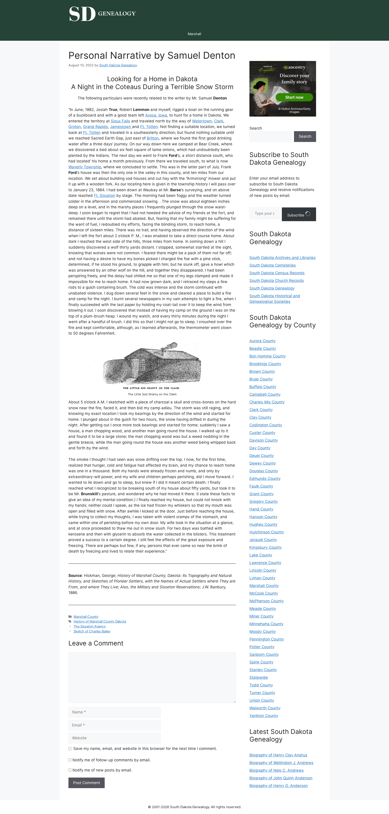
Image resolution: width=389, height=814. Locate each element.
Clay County (260, 417)
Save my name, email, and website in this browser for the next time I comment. (145, 748)
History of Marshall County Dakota (100, 621)
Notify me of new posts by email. (102, 770)
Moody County (262, 631)
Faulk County (261, 486)
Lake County (260, 555)
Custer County (262, 432)
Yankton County (263, 715)
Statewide (258, 677)
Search (255, 128)
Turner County (262, 692)
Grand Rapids (95, 126)
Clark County (261, 409)
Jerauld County (263, 539)
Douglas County (263, 471)
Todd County (261, 685)
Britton (153, 138)
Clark (218, 121)
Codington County (265, 425)
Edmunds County (264, 478)
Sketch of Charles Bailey (92, 631)
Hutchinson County (266, 532)
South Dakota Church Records (276, 280)
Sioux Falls (120, 121)
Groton (74, 126)
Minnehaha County (266, 624)
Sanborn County (264, 654)
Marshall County (86, 616)
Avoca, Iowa (156, 115)
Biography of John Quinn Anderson (280, 778)
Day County (259, 448)
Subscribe (296, 215)
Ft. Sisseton (104, 195)
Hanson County (263, 517)
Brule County (261, 379)
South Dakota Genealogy (271, 288)
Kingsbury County (265, 547)
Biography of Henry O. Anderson (278, 785)
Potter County (261, 647)
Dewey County (262, 463)
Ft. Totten (149, 126)
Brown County (262, 371)
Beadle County (262, 348)
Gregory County (263, 501)
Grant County (261, 494)
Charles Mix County (267, 402)
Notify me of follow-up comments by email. (111, 760)
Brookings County (265, 364)
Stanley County (263, 670)
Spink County (261, 662)
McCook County (263, 593)
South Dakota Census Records (277, 273)
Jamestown (121, 126)
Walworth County (264, 708)
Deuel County (261, 455)
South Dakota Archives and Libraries (282, 257)
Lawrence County (265, 562)
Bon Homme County (267, 356)
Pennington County (266, 639)
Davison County (263, 440)
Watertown (202, 121)
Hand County (261, 509)
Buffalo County (262, 387)
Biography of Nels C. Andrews (276, 770)
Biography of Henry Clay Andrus (278, 755)
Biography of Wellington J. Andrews (281, 762)
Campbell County (264, 394)
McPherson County (266, 601)
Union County (261, 700)
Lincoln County (262, 570)
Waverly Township (84, 167)
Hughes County (263, 524)
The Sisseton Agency (90, 626)
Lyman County (262, 578)
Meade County (262, 608)
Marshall (194, 34)
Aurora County (262, 341)
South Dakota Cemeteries (272, 265)
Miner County (261, 616)
